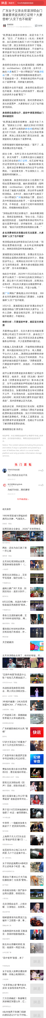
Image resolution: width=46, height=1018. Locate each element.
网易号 (11, 3)
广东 (7, 293)
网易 (4, 3)
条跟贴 (22, 499)
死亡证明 (22, 160)
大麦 (9, 71)
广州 (18, 197)
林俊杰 (28, 128)
